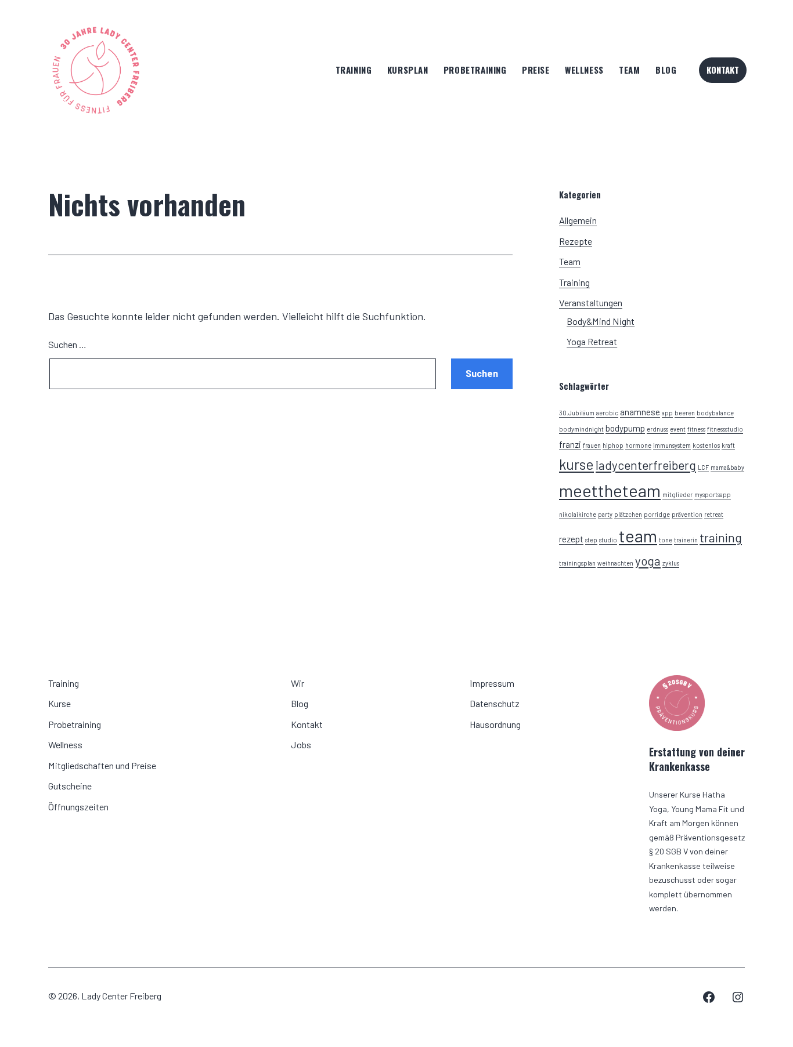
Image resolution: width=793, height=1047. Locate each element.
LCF (703, 467)
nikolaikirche (577, 514)
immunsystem (672, 445)
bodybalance (715, 412)
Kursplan (407, 69)
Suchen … (67, 344)
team (638, 536)
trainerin (686, 540)
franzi (570, 444)
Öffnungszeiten (78, 806)
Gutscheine (70, 785)
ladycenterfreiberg (646, 465)
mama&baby (727, 467)
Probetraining (475, 69)
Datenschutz (495, 703)
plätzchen (628, 514)
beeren (685, 412)
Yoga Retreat (592, 341)
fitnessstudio (725, 429)
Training (354, 69)
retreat (713, 514)
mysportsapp (712, 494)
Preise (536, 69)
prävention (687, 514)
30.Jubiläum (576, 412)
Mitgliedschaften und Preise (102, 765)
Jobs (301, 744)
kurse (576, 464)
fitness (696, 429)
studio (608, 540)
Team (629, 69)
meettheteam (610, 490)
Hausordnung (495, 724)
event (678, 429)
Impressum (492, 683)
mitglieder (677, 494)
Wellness (584, 69)
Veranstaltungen (590, 302)
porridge (657, 514)
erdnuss (657, 429)
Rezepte (575, 241)
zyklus (670, 563)
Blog (665, 69)
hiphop (613, 445)
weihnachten (615, 563)
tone (665, 540)
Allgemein (578, 220)
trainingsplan (577, 563)
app (667, 412)
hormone (638, 445)
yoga (648, 560)
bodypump (625, 428)
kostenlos (706, 445)
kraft (728, 445)
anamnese (640, 412)
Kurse (59, 703)
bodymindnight (581, 429)
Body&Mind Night (601, 321)
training (721, 537)
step (591, 540)
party (605, 514)
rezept (571, 539)
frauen (592, 445)
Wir (297, 683)
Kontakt (723, 69)
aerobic (607, 412)
